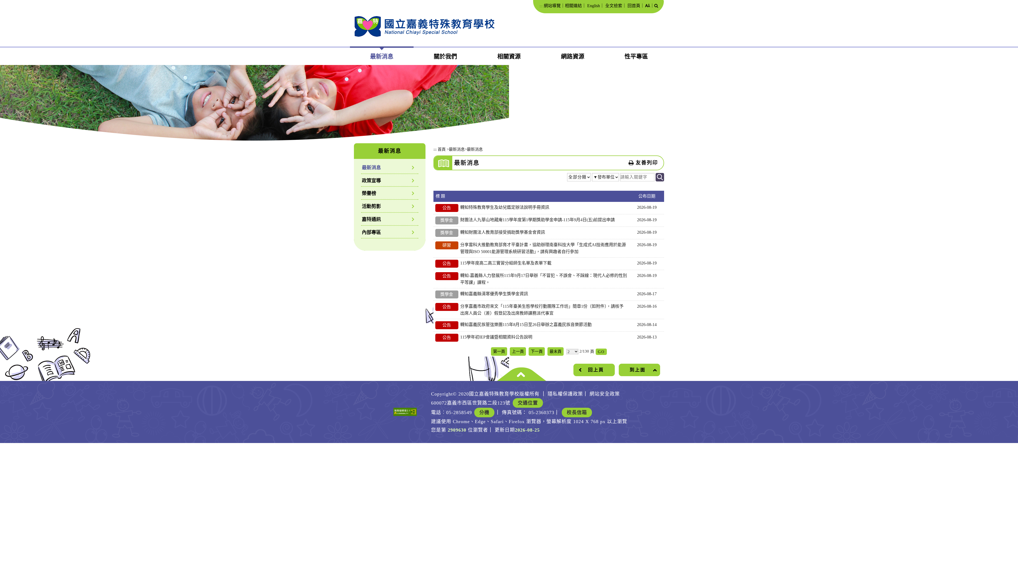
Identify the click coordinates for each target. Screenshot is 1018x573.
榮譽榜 (369, 193)
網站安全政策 (605, 394)
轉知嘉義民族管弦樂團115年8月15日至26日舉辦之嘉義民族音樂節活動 (526, 324)
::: (541, 6)
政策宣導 (371, 180)
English (593, 5)
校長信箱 (577, 412)
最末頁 (555, 351)
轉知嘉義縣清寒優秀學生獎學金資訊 (494, 294)
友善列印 (647, 163)
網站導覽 (552, 5)
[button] (647, 6)
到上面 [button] (638, 369)
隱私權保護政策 (565, 394)
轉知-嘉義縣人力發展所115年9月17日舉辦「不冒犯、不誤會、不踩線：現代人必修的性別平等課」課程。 (543, 279)
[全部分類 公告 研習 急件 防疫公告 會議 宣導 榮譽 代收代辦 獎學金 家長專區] (579, 178)
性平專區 (636, 56)
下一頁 (537, 351)
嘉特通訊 (371, 219)
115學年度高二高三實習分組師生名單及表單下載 (505, 263)
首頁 (442, 149)
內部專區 (371, 232)
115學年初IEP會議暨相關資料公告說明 (496, 337)
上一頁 (518, 351)
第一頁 (499, 351)
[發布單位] (605, 178)
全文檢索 (613, 5)
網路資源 (572, 56)
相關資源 (509, 56)
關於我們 (445, 56)
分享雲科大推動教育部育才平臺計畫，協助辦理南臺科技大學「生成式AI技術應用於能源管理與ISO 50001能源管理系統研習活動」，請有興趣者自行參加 (543, 248)
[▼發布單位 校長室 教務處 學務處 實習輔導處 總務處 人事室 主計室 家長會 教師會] (605, 178)
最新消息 (381, 56)
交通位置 (528, 403)
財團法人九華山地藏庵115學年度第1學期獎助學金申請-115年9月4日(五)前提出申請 (537, 220)
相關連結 (573, 5)
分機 (484, 412)
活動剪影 (371, 206)
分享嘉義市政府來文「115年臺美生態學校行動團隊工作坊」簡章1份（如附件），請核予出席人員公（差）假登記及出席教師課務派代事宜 (542, 309)
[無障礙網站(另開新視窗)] (405, 412)
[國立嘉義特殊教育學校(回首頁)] (424, 26)
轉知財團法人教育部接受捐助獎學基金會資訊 (502, 232)
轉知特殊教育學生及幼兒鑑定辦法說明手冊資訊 (504, 207)
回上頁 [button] (596, 369)
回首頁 (634, 5)
